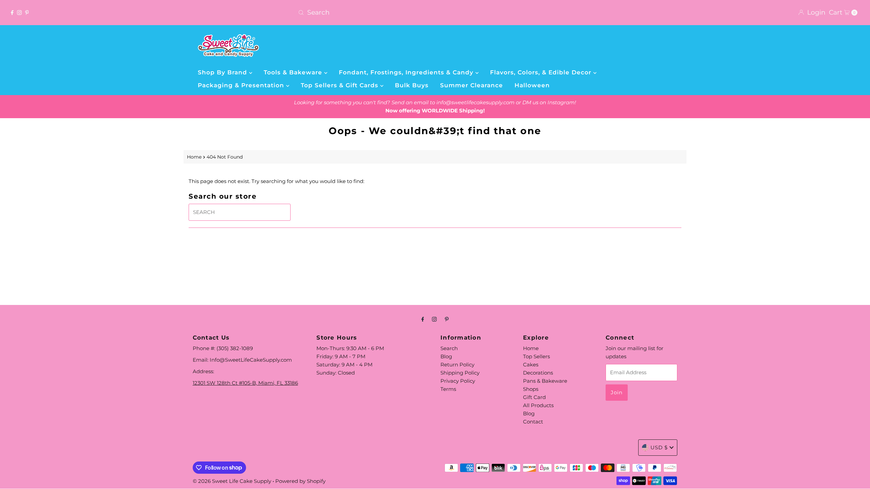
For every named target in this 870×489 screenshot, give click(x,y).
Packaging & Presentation (242, 85)
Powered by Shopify (300, 481)
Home (194, 157)
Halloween (532, 85)
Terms (448, 389)
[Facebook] (12, 12)
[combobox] (434, 12)
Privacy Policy (457, 381)
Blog (446, 356)
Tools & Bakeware (294, 72)
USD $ (659, 447)
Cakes (530, 364)
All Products (538, 405)
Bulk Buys (412, 85)
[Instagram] (19, 12)
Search (449, 348)
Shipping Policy (460, 372)
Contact (533, 421)
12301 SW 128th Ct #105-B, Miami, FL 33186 (245, 383)
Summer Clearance (471, 85)
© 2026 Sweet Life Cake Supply (232, 481)
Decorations (538, 372)
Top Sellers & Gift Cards (340, 85)
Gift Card (534, 397)
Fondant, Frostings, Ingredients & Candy (407, 72)
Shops (530, 389)
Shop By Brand (223, 72)
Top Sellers (536, 356)
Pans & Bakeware (545, 381)
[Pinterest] (27, 12)
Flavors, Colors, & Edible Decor (541, 72)
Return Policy (457, 364)
